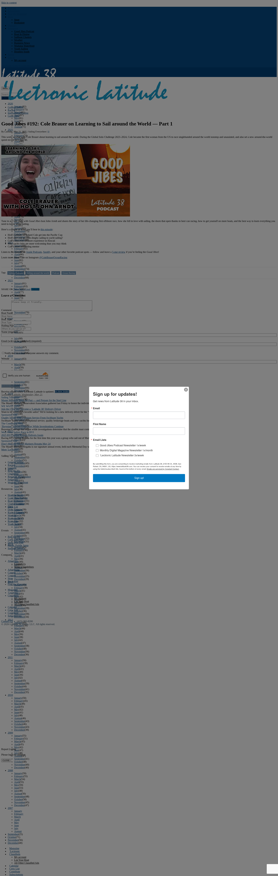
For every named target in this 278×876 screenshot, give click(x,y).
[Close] (186, 390)
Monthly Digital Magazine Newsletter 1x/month (126, 450)
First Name (99, 424)
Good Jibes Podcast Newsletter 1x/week (123, 445)
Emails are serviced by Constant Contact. (163, 469)
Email (96, 408)
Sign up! (139, 478)
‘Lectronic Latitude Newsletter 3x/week (122, 455)
